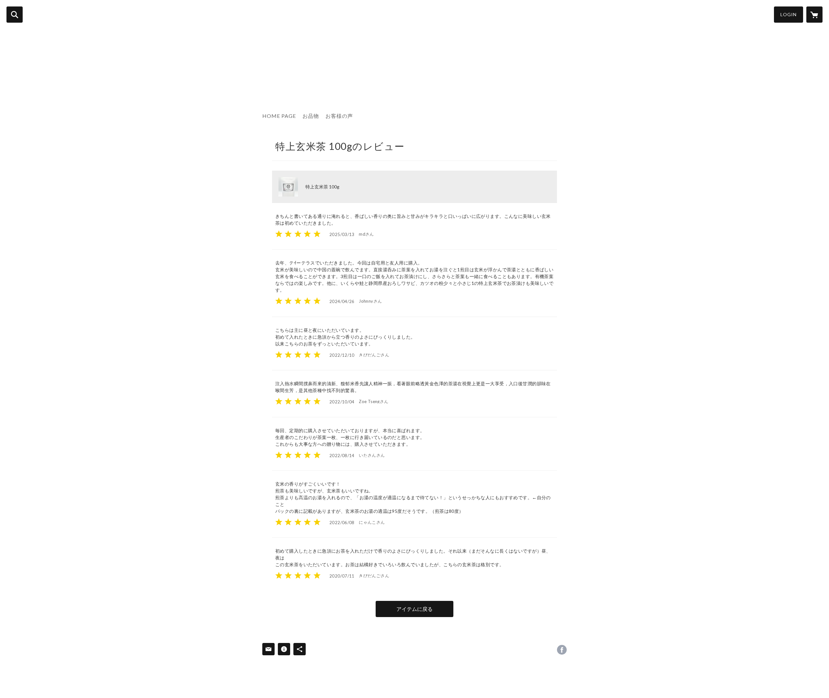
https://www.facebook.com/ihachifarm (562, 650)
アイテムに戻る (414, 609)
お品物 (310, 116)
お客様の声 (339, 116)
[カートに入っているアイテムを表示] (814, 14)
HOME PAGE (279, 116)
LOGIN (788, 14)
